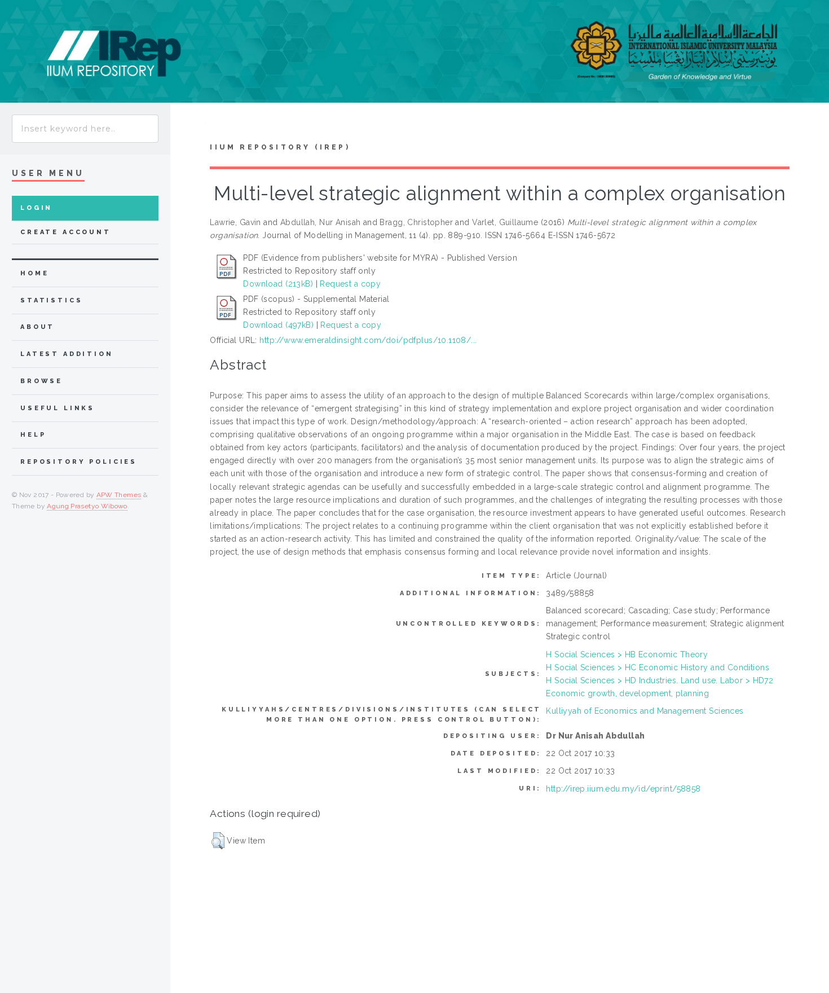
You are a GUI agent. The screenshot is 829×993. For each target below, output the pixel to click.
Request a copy (350, 283)
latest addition (66, 354)
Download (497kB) (278, 324)
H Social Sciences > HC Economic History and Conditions (657, 667)
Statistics (51, 300)
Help (33, 434)
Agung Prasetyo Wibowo (87, 506)
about (37, 327)
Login (36, 208)
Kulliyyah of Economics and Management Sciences (644, 710)
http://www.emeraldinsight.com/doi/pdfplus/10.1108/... (368, 340)
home (34, 273)
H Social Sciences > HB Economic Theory (627, 654)
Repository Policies (78, 461)
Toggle (188, 125)
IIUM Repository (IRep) (280, 147)
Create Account (65, 232)
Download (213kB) (278, 283)
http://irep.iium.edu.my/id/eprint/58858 (623, 788)
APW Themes (119, 495)
